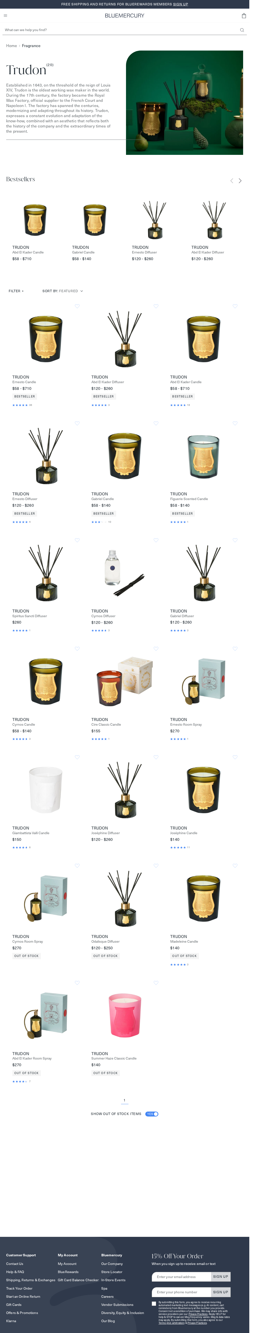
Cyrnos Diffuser (103, 616)
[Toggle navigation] (5, 15)
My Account (67, 1263)
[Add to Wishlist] (77, 306)
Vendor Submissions (117, 1304)
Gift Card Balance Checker (78, 1280)
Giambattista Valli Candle (30, 833)
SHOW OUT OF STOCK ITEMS (122, 1114)
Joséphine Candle (183, 833)
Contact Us (14, 1263)
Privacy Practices (198, 1314)
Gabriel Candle (83, 252)
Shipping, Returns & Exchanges (30, 1280)
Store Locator (112, 1272)
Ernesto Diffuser (144, 252)
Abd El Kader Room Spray (32, 1058)
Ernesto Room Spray (186, 724)
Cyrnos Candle (23, 724)
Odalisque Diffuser (105, 941)
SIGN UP (220, 1276)
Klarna (11, 1321)
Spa (104, 1288)
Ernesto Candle (24, 382)
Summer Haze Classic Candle (114, 1058)
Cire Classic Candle (106, 724)
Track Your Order (19, 1288)
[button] (244, 15)
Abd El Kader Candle (28, 252)
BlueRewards (68, 1272)
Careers (107, 1296)
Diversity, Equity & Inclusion (122, 1313)
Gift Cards (13, 1304)
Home (11, 45)
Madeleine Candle (184, 941)
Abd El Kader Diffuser (207, 252)
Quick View (46, 339)
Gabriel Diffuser (182, 616)
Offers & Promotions (22, 1313)
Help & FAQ (15, 1272)
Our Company (112, 1263)
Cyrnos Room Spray (27, 941)
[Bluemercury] (124, 16)
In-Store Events (113, 1280)
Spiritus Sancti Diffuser (29, 616)
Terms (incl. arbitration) (172, 1323)
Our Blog (108, 1321)
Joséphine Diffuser (105, 833)
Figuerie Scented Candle (189, 499)
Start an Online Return (23, 1296)
